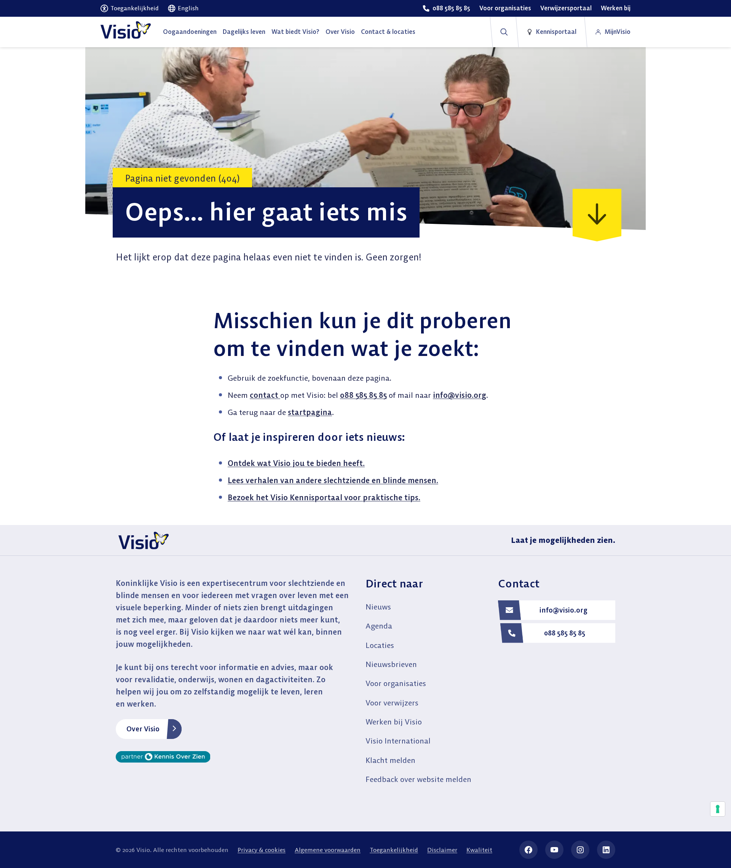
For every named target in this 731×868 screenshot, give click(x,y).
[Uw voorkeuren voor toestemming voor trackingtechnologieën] (717, 809)
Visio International (398, 740)
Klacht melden (390, 760)
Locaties (380, 645)
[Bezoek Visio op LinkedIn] (606, 850)
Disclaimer (442, 850)
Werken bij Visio (394, 721)
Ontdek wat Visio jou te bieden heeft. (296, 463)
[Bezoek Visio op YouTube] (554, 850)
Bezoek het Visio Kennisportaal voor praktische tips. (324, 497)
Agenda (379, 625)
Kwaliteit (479, 850)
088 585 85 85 (363, 395)
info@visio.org (459, 395)
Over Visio (143, 728)
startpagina (310, 412)
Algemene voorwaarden (328, 850)
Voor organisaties (396, 683)
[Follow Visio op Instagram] (580, 850)
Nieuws (378, 606)
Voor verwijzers (392, 702)
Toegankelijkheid (394, 850)
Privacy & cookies (262, 850)
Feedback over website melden (418, 779)
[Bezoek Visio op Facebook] (528, 850)
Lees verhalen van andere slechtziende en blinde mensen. (333, 480)
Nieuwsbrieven (391, 664)
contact (265, 395)
